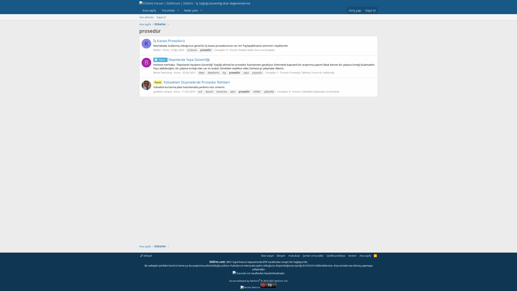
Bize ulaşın (267, 255)
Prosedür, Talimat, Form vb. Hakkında (312, 72)
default (147, 255)
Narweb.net (243, 273)
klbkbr (157, 50)
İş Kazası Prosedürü (169, 40)
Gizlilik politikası (336, 255)
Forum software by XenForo (258, 280)
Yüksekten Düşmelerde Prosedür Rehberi (192, 82)
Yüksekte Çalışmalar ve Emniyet (320, 91)
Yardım (352, 255)
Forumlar (168, 10)
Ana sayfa (149, 10)
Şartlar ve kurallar (313, 255)
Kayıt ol (161, 17)
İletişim (281, 255)
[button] (178, 10)
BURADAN (309, 265)
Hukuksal (294, 255)
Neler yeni (191, 10)
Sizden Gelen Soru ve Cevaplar (257, 50)
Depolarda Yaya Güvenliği (184, 59)
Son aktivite (146, 17)
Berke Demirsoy (162, 72)
